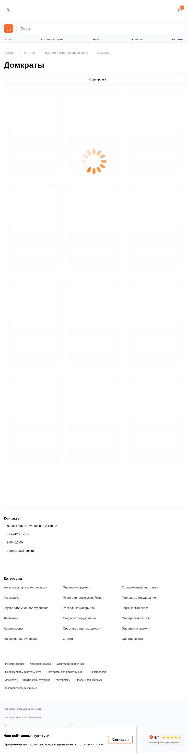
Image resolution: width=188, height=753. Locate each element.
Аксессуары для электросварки (25, 587)
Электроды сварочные (70, 663)
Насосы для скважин (89, 679)
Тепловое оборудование (139, 597)
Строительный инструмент (141, 587)
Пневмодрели (97, 671)
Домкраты (104, 53)
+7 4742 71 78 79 (18, 534)
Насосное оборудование (21, 639)
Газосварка (12, 597)
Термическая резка (135, 608)
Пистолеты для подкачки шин (65, 671)
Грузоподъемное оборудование (26, 608)
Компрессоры (13, 628)
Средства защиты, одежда (81, 628)
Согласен (120, 740)
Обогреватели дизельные (21, 688)
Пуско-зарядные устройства (82, 597)
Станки (68, 639)
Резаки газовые (14, 663)
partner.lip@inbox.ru (20, 551)
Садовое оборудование (79, 618)
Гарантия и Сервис (52, 39)
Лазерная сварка (40, 663)
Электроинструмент (136, 628)
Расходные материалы (79, 608)
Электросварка (132, 639)
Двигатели (11, 618)
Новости (97, 39)
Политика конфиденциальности (23, 709)
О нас (8, 39)
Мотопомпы (63, 679)
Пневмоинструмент (76, 587)
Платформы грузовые (36, 679)
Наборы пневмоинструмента (23, 671)
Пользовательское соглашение (22, 717)
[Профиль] (8, 10)
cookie (98, 744)
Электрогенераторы (136, 618)
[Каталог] (8, 28)
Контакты (177, 39)
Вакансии (137, 39)
